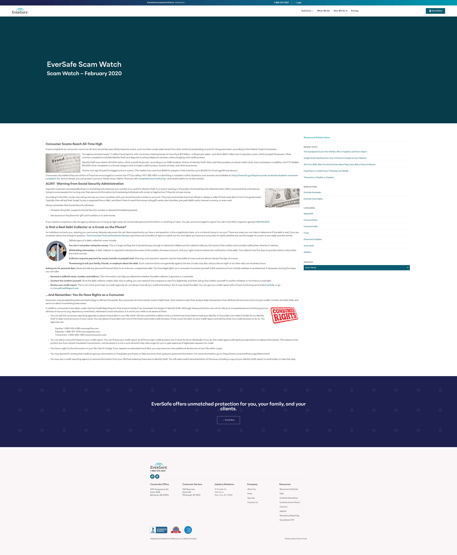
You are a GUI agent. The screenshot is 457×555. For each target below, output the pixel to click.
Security (251, 498)
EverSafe (269, 285)
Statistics (307, 252)
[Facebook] (152, 476)
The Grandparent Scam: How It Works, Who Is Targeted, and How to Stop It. (335, 152)
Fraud (306, 233)
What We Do (323, 11)
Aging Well (308, 214)
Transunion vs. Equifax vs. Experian (319, 177)
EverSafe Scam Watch (84, 65)
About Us (251, 489)
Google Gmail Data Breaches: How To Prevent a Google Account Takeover (335, 158)
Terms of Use (302, 539)
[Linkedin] (157, 476)
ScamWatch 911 (287, 520)
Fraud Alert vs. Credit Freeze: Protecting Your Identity (326, 171)
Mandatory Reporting (289, 516)
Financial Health (311, 226)
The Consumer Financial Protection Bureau (108, 236)
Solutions (306, 11)
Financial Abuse (310, 220)
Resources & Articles (289, 489)
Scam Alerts (309, 246)
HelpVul (283, 511)
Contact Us (252, 503)
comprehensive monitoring (151, 179)
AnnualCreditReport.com (66, 288)
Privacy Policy (290, 539)
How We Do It (341, 11)
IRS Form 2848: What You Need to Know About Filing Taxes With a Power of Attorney (339, 165)
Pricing (354, 11)
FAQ (281, 494)
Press (249, 494)
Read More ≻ (180, 3)
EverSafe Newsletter (312, 192)
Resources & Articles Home (317, 138)
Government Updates (313, 239)
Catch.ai (283, 507)
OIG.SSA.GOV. (263, 222)
